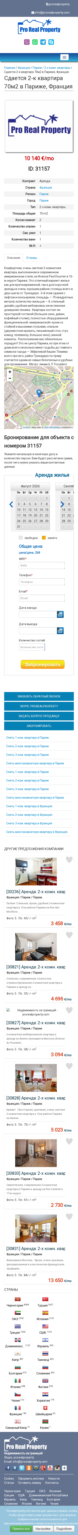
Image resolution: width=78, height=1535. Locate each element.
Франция (15, 1414)
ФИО (23, 559)
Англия (43, 1387)
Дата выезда (28, 624)
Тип (32, 207)
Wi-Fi (32, 246)
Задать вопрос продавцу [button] (39, 716)
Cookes (9, 1478)
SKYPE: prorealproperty (39, 706)
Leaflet (26, 427)
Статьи (9, 1482)
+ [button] (10, 371)
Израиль (43, 1346)
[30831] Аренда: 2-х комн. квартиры (41, 1248)
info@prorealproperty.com (52, 12)
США (42, 1332)
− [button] (10, 378)
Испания (42, 1319)
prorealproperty (59, 4)
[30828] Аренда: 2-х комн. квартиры (41, 1098)
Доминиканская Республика (48, 1495)
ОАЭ (15, 1319)
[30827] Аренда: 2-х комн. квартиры (41, 1022)
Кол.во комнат (25, 220)
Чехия (15, 1400)
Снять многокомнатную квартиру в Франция (36, 832)
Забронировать (43, 664)
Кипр (15, 1359)
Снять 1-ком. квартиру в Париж (27, 737)
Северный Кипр (16, 1427)
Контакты (52, 1482)
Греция (15, 1332)
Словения (43, 1373)
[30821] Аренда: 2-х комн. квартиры (41, 966)
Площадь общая (24, 213)
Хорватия (43, 1400)
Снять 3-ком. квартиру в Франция (29, 823)
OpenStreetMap (52, 427)
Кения (44, 1427)
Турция (42, 1305)
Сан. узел (29, 233)
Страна (30, 187)
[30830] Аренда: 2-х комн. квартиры (41, 1173)
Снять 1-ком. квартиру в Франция (29, 806)
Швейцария (44, 1414)
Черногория (15, 1305)
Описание (13, 257)
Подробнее (64, 1528)
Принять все (21, 1528)
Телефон (26, 575)
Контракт (28, 181)
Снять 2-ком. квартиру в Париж (27, 746)
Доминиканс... (15, 1346)
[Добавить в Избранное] (69, 860)
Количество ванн (23, 239)
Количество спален (22, 226)
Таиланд (43, 1359)
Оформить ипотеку (31, 1478)
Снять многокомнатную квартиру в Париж (35, 763)
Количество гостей (32, 640)
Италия (16, 1387)
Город (31, 200)
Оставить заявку (29, 1482)
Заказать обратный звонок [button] (39, 696)
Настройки (43, 1528)
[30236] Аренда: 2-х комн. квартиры (41, 891)
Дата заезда (28, 607)
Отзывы (31, 257)
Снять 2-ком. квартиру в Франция (29, 814)
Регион (30, 194)
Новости (54, 1478)
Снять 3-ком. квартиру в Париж (27, 754)
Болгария (15, 1373)
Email (23, 591)
